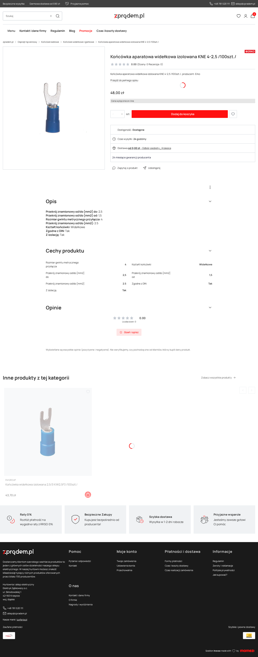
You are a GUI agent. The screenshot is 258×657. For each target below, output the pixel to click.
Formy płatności (173, 561)
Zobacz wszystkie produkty (216, 377)
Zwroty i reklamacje (223, 565)
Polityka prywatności (224, 570)
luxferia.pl (22, 619)
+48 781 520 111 (222, 3)
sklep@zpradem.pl (245, 3)
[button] (57, 16)
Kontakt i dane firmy (79, 595)
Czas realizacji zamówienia (179, 570)
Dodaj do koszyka (182, 114)
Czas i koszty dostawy (176, 565)
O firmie (73, 599)
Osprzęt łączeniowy (27, 41)
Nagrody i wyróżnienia (80, 604)
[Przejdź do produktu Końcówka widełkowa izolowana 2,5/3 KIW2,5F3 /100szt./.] (48, 432)
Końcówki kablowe (50, 41)
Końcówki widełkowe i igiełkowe (78, 41)
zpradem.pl (8, 41)
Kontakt (73, 565)
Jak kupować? (220, 574)
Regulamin (218, 561)
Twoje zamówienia (126, 561)
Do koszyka (88, 494)
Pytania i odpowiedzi (80, 561)
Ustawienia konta (126, 565)
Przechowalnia (124, 570)
